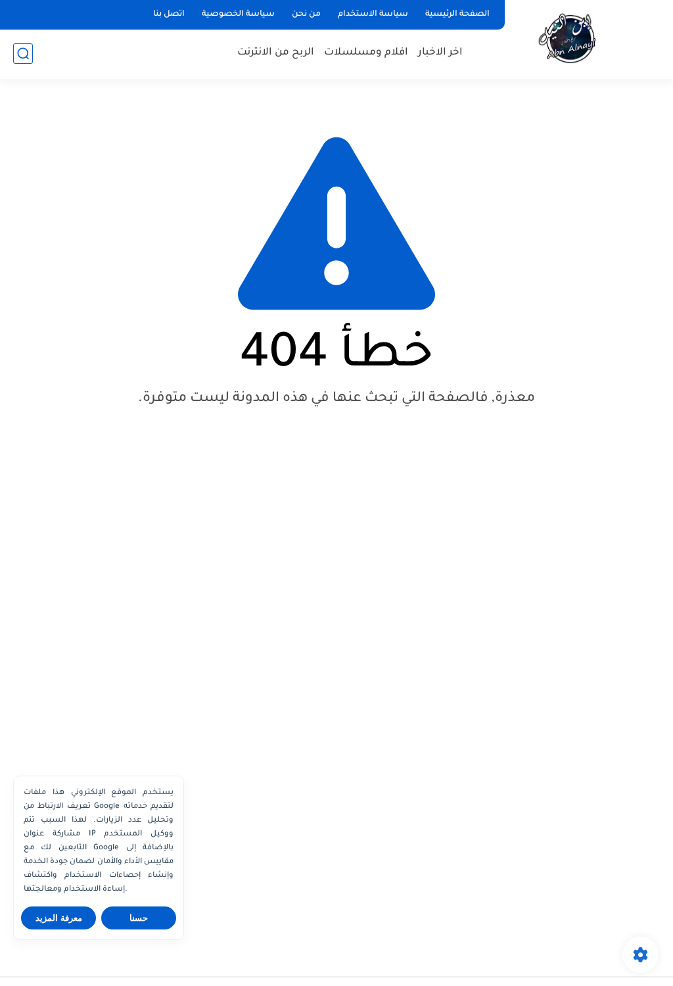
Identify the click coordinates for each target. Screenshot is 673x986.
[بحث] (23, 53)
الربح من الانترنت (275, 53)
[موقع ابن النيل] (571, 38)
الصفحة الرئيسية (457, 14)
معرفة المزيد (58, 918)
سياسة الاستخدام (373, 14)
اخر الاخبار (440, 53)
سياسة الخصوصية (238, 14)
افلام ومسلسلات (366, 53)
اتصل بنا (169, 14)
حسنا (138, 918)
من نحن (306, 14)
